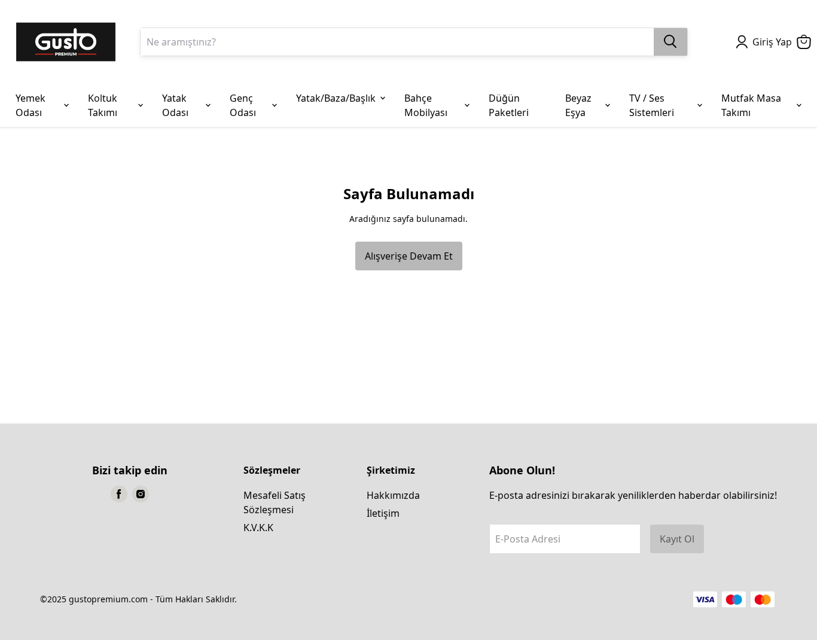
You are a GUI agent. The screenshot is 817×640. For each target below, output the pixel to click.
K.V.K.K (258, 527)
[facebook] (119, 494)
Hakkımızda (393, 495)
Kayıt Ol (677, 538)
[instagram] (140, 494)
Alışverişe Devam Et (409, 256)
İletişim (383, 513)
